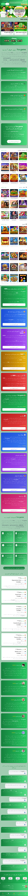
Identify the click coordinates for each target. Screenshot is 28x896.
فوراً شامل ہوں (14, 324)
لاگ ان (7, 4)
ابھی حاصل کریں (14, 304)
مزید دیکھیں (4, 150)
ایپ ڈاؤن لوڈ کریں (14, 141)
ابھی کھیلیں (14, 409)
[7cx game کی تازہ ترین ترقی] (14, 11)
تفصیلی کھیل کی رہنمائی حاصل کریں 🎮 (14, 568)
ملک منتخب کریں (4, 1)
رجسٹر (3, 4)
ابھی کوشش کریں (14, 388)
